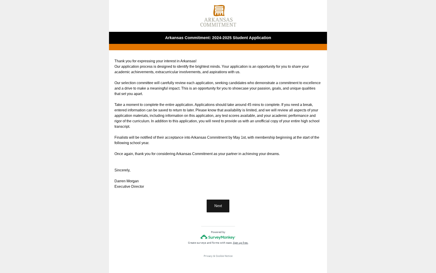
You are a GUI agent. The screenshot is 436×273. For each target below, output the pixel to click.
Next (218, 206)
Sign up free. (240, 243)
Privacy (208, 256)
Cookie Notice (224, 256)
